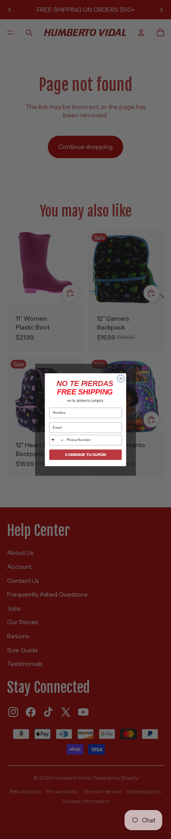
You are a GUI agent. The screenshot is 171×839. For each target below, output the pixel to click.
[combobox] (57, 440)
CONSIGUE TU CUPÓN (85, 454)
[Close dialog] (121, 378)
